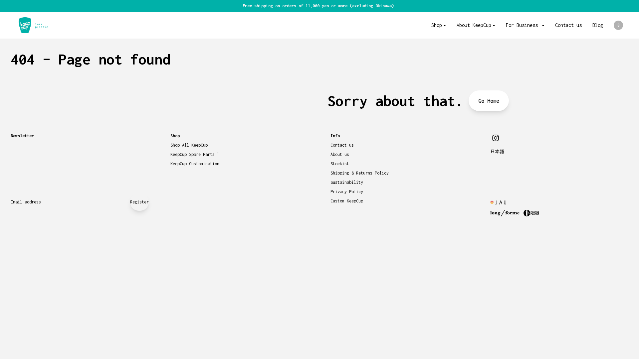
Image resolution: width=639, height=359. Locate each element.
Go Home (488, 101)
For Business (523, 25)
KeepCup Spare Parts (194, 154)
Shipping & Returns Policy (359, 173)
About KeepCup (474, 25)
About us (339, 154)
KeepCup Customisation (194, 163)
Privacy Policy (346, 191)
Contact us (568, 25)
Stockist (339, 163)
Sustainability (346, 182)
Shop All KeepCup (189, 145)
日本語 (497, 151)
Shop (436, 25)
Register (139, 201)
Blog (597, 25)
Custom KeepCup (346, 200)
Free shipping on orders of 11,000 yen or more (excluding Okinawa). (319, 5)
